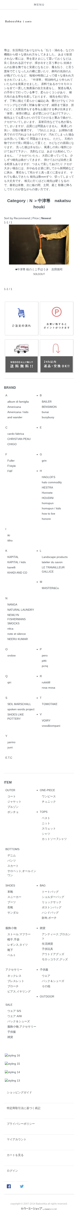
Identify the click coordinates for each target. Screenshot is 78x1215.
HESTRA (47, 487)
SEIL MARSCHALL (19, 704)
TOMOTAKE (49, 704)
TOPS (43, 811)
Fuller (11, 460)
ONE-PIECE (47, 790)
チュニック (49, 801)
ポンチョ (13, 812)
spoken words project (20, 709)
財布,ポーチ (49, 917)
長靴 (10, 907)
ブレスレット (15, 981)
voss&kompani (51, 725)
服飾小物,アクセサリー (21, 1026)
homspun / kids (51, 508)
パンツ (11, 860)
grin (44, 460)
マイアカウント (16, 1139)
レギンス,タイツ (17, 944)
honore (46, 518)
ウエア (46, 975)
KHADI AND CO (17, 572)
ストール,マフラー (19, 934)
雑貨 (42, 928)
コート (11, 796)
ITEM (8, 782)
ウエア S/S (14, 1010)
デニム (11, 855)
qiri (9, 682)
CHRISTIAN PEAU (19, 439)
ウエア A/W (14, 1016)
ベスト (46, 818)
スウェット (49, 828)
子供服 (44, 969)
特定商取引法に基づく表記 (23, 1108)
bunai (45, 412)
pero (45, 655)
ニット (46, 823)
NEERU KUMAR (17, 639)
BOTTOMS (12, 849)
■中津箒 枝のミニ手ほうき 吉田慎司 (39, 269)
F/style (11, 465)
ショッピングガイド (19, 1092)
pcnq (45, 666)
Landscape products (55, 557)
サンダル (13, 912)
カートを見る (15, 1155)
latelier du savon (52, 562)
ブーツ (11, 902)
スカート (13, 865)
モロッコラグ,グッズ (55, 959)
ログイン (12, 1170)
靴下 (10, 949)
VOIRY (46, 720)
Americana (14, 406)
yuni (10, 747)
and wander (14, 417)
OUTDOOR (47, 996)
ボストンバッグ (51, 907)
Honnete (47, 492)
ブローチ (13, 986)
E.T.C (8, 757)
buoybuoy (48, 417)
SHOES (10, 885)
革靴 (10, 891)
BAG (43, 885)
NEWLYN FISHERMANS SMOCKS (16, 619)
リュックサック (51, 902)
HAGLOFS (48, 477)
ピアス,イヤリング (19, 991)
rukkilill (46, 682)
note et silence (16, 633)
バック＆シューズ (53, 981)
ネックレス (14, 975)
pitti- (44, 660)
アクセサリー (13, 969)
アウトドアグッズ (53, 954)
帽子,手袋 (13, 939)
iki (8, 535)
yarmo (11, 742)
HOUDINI (48, 498)
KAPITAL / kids (16, 562)
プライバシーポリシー (21, 1123)
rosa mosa (48, 687)
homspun (48, 503)
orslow (11, 655)
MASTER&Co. (51, 588)
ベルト (11, 955)
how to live (48, 513)
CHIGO (12, 444)
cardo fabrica (15, 433)
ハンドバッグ (50, 912)
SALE (8, 1004)
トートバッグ (50, 891)
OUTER (10, 790)
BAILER (47, 401)
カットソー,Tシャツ (54, 839)
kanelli (11, 567)
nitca (10, 628)
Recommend (22, 218)
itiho (10, 540)
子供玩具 (47, 948)
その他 (46, 986)
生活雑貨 (47, 943)
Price (35, 218)
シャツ (46, 833)
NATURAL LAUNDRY (20, 609)
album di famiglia (18, 401)
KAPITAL (13, 557)
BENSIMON (49, 406)
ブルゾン (13, 806)
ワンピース (49, 796)
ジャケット (14, 801)
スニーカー (14, 897)
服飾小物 (11, 928)
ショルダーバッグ (53, 897)
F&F (10, 471)
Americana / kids (17, 412)
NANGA (12, 604)
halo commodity (52, 482)
